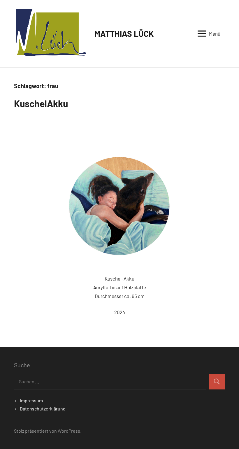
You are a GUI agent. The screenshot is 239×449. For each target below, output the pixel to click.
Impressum (31, 400)
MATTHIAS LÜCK (124, 34)
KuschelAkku (41, 103)
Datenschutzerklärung (43, 408)
